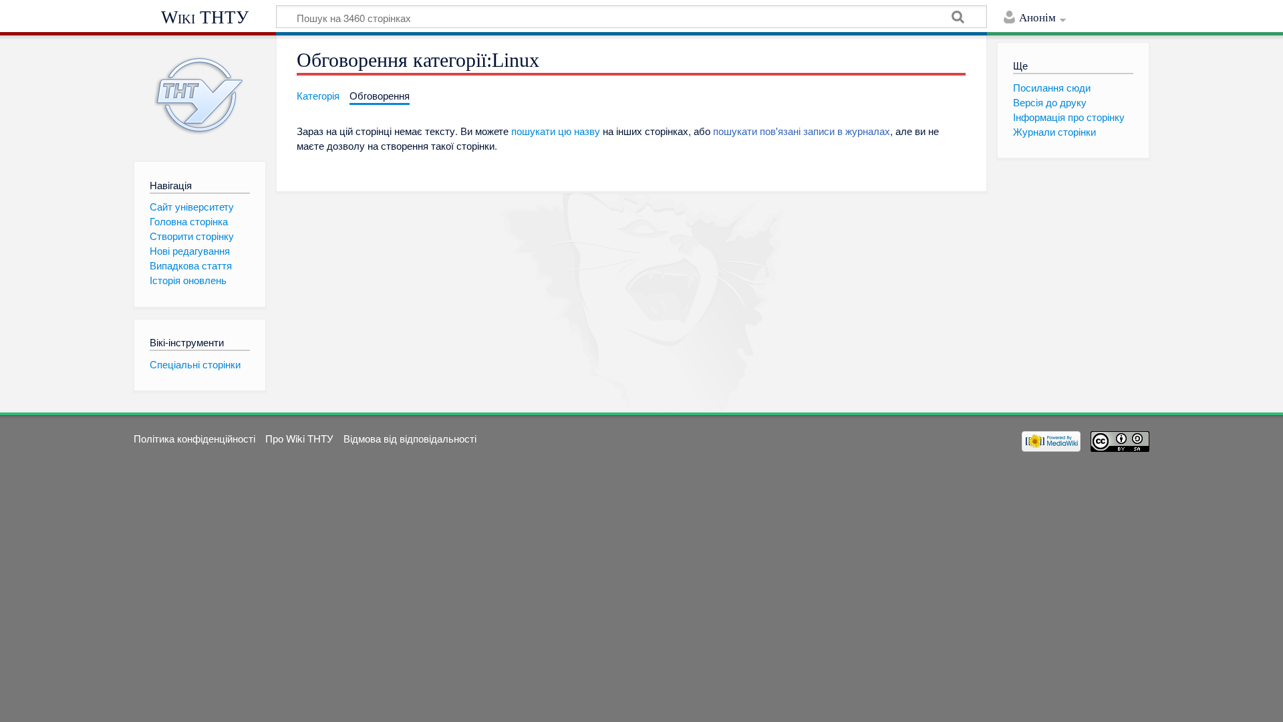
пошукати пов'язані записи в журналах (801, 131)
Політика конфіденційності (194, 438)
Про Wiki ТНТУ (299, 438)
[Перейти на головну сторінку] (199, 95)
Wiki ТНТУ (205, 17)
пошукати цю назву (555, 131)
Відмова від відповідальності (409, 438)
